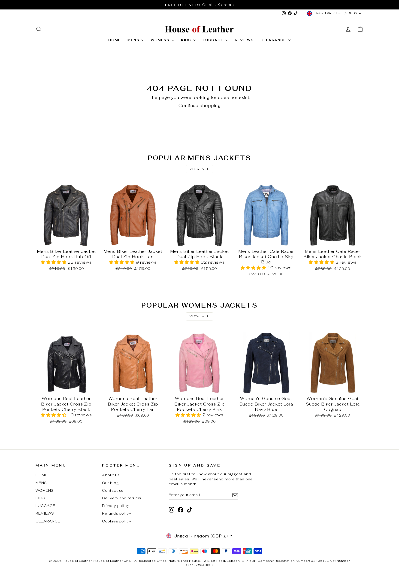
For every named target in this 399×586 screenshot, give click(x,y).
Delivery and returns (121, 498)
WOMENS (161, 40)
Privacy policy (115, 506)
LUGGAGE (213, 40)
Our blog (110, 483)
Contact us (113, 490)
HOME (114, 40)
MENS (133, 40)
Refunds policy (116, 513)
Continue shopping (199, 105)
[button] (54, 262)
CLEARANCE (273, 40)
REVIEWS (244, 40)
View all (200, 169)
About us (111, 475)
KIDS (186, 40)
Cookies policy (116, 521)
